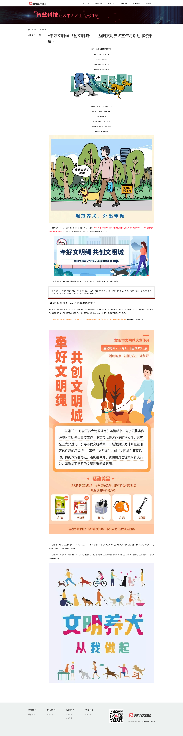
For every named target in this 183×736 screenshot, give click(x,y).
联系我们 (136, 4)
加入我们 (51, 710)
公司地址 (69, 714)
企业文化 (124, 4)
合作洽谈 (69, 718)
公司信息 (86, 4)
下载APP (149, 4)
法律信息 (89, 710)
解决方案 (111, 4)
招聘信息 (50, 714)
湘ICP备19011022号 (148, 721)
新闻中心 (98, 4)
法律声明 (88, 714)
